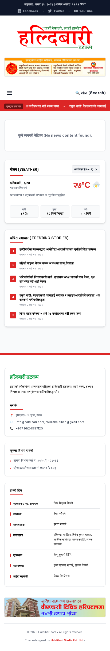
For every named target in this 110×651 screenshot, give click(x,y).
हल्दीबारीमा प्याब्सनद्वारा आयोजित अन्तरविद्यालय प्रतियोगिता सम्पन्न (57, 249)
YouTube (86, 11)
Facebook (30, 11)
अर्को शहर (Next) (83, 169)
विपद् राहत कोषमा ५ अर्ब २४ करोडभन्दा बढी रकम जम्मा (50, 313)
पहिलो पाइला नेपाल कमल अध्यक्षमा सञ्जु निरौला (46, 263)
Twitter (58, 11)
